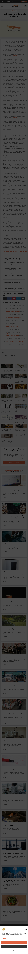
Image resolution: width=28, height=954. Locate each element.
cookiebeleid (4, 938)
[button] (26, 929)
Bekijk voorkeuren (14, 950)
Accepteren (14, 942)
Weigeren (14, 946)
